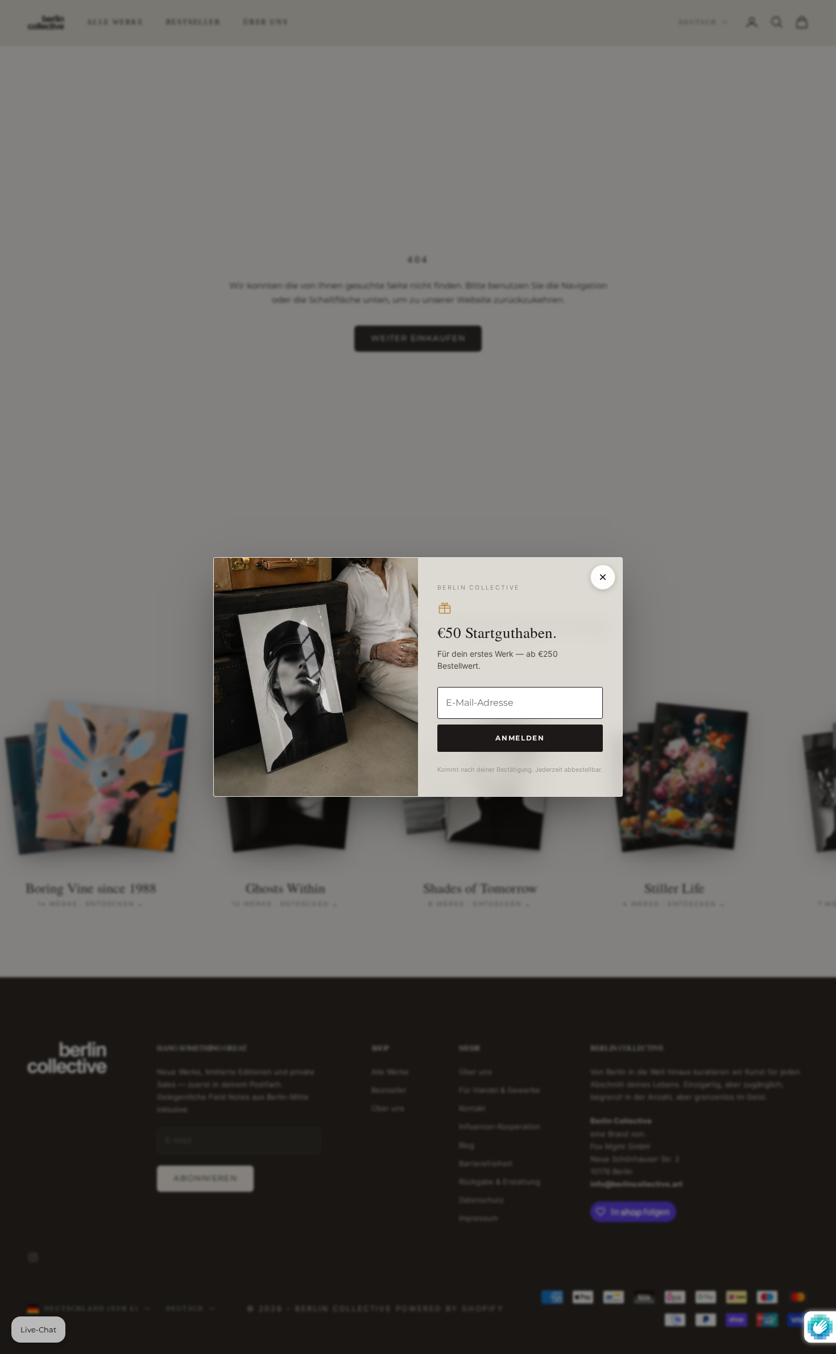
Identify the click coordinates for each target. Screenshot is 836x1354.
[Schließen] (602, 577)
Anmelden (519, 738)
